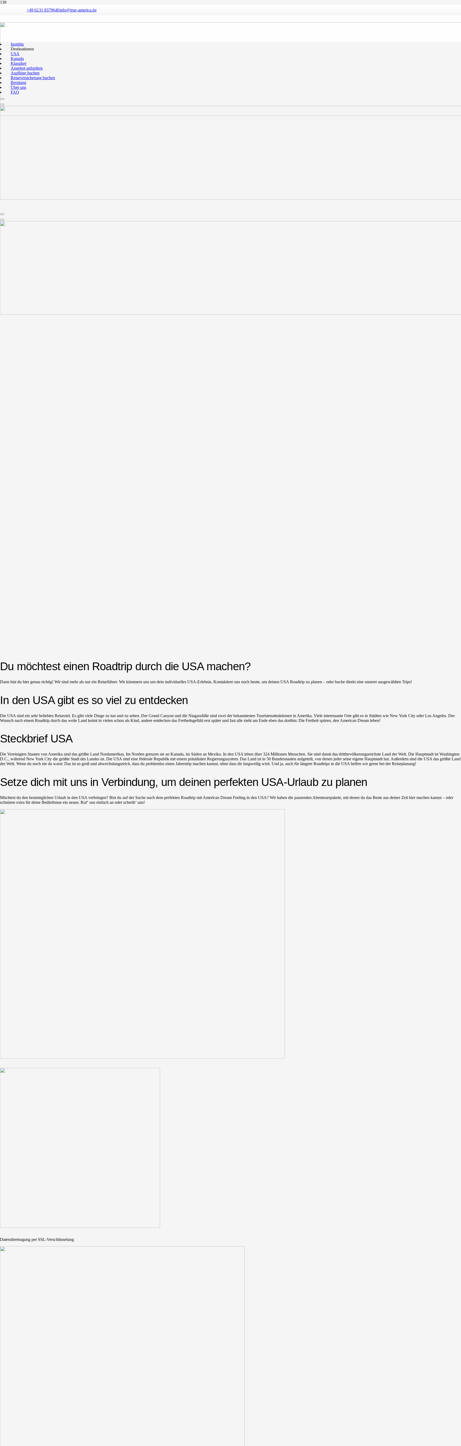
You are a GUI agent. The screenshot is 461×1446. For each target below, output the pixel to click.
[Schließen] (2, 220)
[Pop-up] (2, 214)
